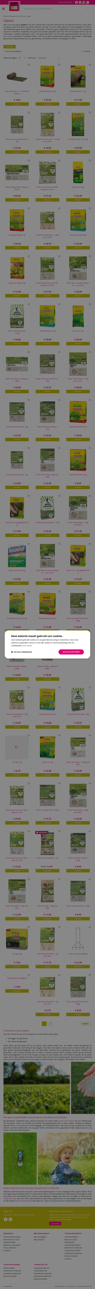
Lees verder (27, 645)
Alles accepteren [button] (71, 652)
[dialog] (47, 644)
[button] (21, 652)
